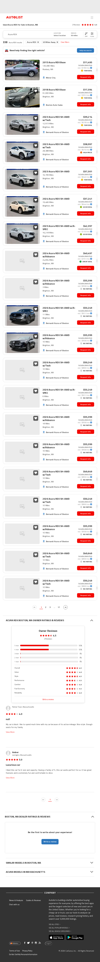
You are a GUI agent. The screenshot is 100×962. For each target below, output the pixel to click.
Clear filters (65, 42)
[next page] (65, 607)
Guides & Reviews (33, 900)
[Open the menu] (92, 17)
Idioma (15, 943)
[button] (86, 34)
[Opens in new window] (56, 937)
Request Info (85, 77)
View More (10, 732)
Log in (48, 943)
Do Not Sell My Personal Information (23, 954)
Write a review (48, 699)
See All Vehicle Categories (60, 931)
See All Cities (54, 924)
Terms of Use (14, 950)
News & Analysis (16, 900)
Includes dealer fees (85, 65)
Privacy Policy (27, 950)
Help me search (86, 50)
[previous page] (34, 607)
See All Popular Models (59, 927)
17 (59, 607)
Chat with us (14, 904)
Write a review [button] (50, 841)
